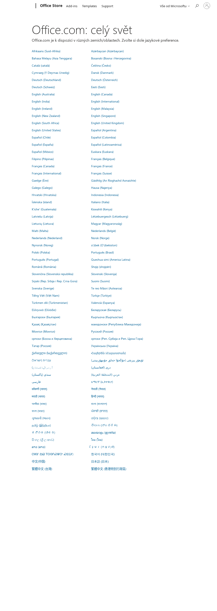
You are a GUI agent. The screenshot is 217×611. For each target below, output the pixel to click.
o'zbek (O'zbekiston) (104, 245)
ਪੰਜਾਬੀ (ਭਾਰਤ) (99, 411)
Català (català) (41, 65)
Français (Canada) (43, 166)
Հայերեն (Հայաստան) (108, 353)
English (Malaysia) (102, 108)
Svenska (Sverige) (43, 288)
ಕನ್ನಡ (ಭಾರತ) (43, 432)
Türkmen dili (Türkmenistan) (50, 302)
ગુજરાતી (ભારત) (41, 418)
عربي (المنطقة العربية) (105, 374)
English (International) (105, 101)
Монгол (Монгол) (43, 331)
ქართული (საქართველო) (49, 353)
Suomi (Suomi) (100, 281)
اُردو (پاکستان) (42, 367)
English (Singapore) (103, 116)
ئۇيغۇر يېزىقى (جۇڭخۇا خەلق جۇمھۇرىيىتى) (117, 360)
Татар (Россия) (41, 346)
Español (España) (42, 144)
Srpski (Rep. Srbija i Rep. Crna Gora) (54, 281)
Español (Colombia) (103, 137)
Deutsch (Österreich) (104, 80)
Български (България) (46, 317)
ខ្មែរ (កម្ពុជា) (102, 447)
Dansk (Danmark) (102, 72)
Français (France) (102, 166)
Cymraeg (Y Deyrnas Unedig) (50, 72)
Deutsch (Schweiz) (43, 87)
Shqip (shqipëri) (101, 266)
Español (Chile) (41, 137)
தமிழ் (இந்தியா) (41, 425)
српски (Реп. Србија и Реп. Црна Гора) (117, 338)
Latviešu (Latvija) (42, 216)
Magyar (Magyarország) (106, 223)
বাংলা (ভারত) (38, 411)
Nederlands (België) (103, 231)
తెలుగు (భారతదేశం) (104, 425)
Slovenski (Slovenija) (104, 274)
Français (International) (46, 173)
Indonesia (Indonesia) (105, 195)
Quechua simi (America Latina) (110, 259)
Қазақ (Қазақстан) (44, 324)
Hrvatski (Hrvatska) (44, 195)
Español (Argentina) (103, 130)
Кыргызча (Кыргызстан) (107, 317)
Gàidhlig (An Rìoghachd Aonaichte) (113, 180)
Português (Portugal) (45, 259)
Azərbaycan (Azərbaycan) (107, 51)
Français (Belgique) (103, 159)
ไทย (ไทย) (97, 439)
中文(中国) (38, 461)
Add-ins (71, 6)
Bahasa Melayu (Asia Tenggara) (52, 58)
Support (107, 6)
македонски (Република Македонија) (116, 324)
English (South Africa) (45, 123)
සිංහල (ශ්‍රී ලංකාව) (43, 439)
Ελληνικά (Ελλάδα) (44, 310)
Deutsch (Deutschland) (46, 80)
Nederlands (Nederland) (47, 238)
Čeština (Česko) (101, 65)
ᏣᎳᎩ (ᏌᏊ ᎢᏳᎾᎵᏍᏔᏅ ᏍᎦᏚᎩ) (52, 454)
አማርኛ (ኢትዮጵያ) (102, 381)
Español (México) (42, 151)
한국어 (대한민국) (102, 454)
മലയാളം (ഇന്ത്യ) (103, 432)
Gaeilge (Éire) (40, 180)
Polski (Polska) (41, 252)
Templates (89, 6)
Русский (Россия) (102, 331)
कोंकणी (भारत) (39, 389)
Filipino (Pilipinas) (43, 159)
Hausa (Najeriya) (101, 187)
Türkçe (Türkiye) (101, 295)
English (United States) (46, 130)
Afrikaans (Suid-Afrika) (46, 51)
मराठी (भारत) (38, 396)
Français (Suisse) (101, 173)
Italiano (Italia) (100, 202)
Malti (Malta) (40, 231)
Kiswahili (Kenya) (101, 209)
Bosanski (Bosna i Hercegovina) (111, 58)
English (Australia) (43, 94)
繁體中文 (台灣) (42, 469)
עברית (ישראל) (41, 360)
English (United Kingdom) (107, 123)
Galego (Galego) (42, 187)
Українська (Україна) (104, 346)
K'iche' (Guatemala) (44, 209)
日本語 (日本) (99, 461)
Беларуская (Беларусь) (106, 310)
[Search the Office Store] (196, 5)
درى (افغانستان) (101, 367)
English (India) (41, 101)
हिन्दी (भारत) (97, 396)
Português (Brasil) (102, 252)
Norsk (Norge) (100, 238)
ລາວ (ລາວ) (38, 447)
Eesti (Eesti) (98, 87)
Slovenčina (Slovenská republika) (52, 274)
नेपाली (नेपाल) (98, 389)
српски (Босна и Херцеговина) (52, 338)
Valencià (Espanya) (103, 302)
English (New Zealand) (46, 116)
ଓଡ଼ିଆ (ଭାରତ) (99, 418)
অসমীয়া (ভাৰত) (39, 403)
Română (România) (44, 266)
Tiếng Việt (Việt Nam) (45, 295)
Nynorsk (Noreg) (42, 245)
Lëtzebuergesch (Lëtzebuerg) (109, 216)
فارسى (36, 381)
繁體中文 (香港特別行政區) (108, 469)
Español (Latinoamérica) (106, 144)
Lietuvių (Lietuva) (43, 223)
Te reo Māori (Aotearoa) (106, 288)
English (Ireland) (42, 108)
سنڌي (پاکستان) (41, 374)
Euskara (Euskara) (102, 151)
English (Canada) (102, 94)
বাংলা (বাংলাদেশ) (99, 403)
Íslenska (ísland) (42, 202)
